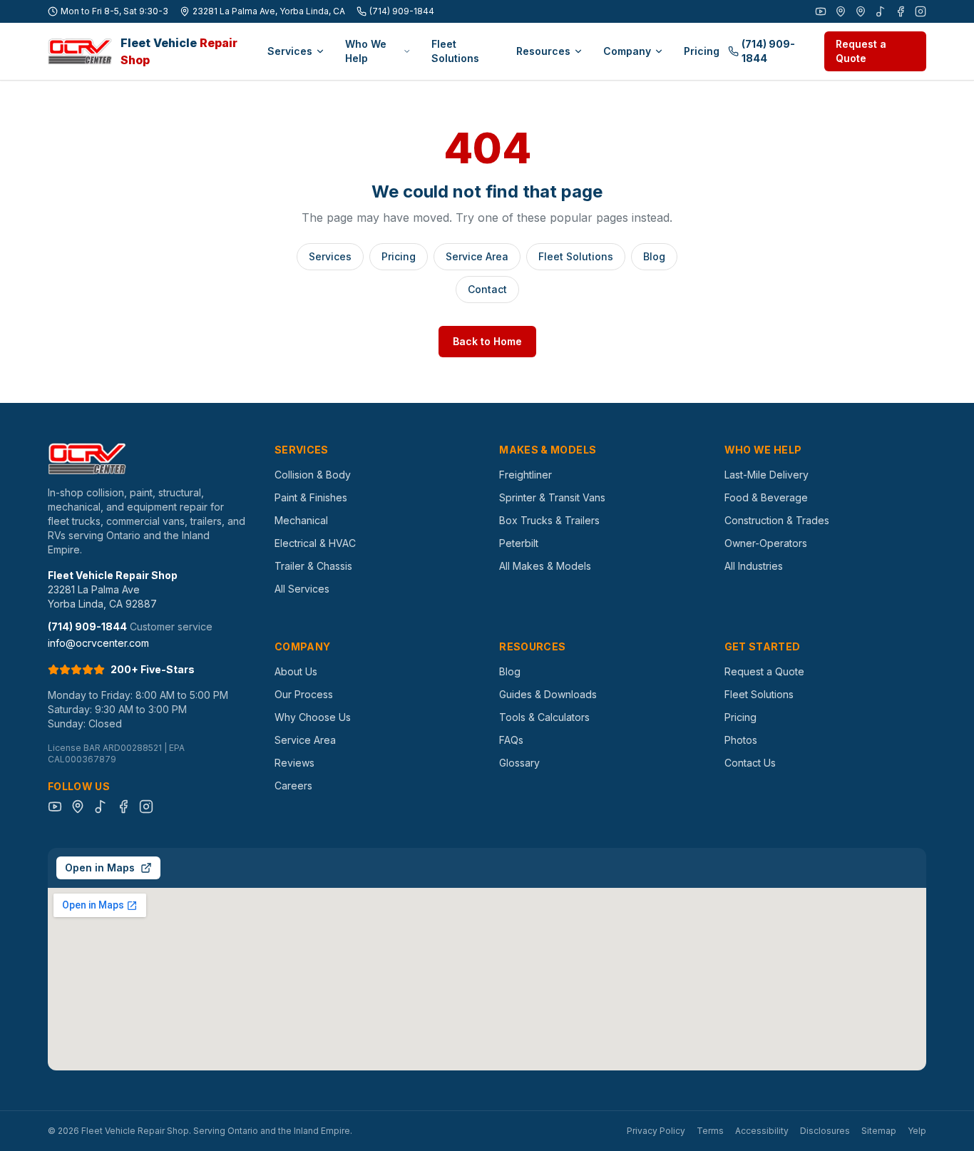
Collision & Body (313, 475)
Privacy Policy (656, 1130)
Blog (654, 256)
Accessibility (762, 1130)
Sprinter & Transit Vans (552, 497)
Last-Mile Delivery (766, 475)
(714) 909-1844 (401, 11)
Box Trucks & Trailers (549, 520)
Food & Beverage (766, 497)
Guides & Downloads (548, 694)
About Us (296, 671)
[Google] (840, 11)
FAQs (511, 740)
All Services (302, 589)
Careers (293, 785)
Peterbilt (518, 543)
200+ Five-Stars (153, 669)
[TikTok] (880, 11)
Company (627, 51)
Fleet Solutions (455, 51)
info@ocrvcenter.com (98, 643)
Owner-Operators (765, 543)
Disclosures (825, 1130)
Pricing (701, 51)
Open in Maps (100, 867)
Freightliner (525, 475)
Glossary (519, 763)
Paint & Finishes (311, 497)
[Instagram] (920, 11)
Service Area (477, 256)
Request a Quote (861, 51)
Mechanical (301, 520)
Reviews (294, 763)
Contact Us (750, 763)
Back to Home (487, 341)
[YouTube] (820, 11)
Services (289, 51)
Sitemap (878, 1130)
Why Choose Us (313, 717)
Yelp (917, 1130)
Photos (740, 740)
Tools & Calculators (544, 717)
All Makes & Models (545, 566)
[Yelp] (860, 11)
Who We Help (365, 51)
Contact (487, 289)
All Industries (753, 566)
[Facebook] (900, 11)
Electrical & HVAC (315, 543)
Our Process (304, 694)
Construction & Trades (776, 520)
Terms (710, 1130)
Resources (543, 51)
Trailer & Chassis (313, 566)
